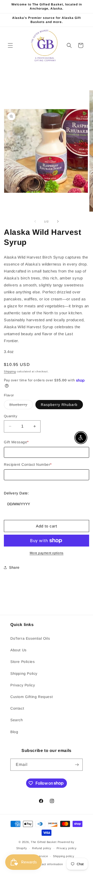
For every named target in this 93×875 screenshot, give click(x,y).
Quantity (10, 416)
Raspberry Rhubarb (59, 405)
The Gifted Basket (44, 842)
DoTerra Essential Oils (30, 638)
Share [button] (14, 567)
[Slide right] (58, 221)
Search (16, 720)
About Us (18, 650)
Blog (14, 732)
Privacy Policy (22, 685)
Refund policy (41, 848)
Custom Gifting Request (31, 697)
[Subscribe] (76, 765)
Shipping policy (63, 856)
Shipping (10, 371)
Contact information (49, 864)
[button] (10, 45)
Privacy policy (67, 848)
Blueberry (21, 405)
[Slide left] (35, 221)
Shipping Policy (23, 673)
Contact (17, 708)
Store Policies (22, 662)
